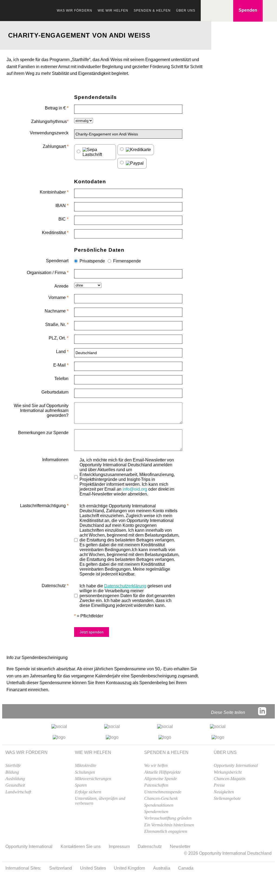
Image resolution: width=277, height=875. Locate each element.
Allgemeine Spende (160, 778)
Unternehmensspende (162, 792)
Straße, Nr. (56, 324)
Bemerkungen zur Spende (43, 432)
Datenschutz (55, 585)
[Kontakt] (217, 11)
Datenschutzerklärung (125, 586)
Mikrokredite (85, 765)
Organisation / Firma (47, 272)
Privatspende (92, 261)
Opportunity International (32, 13)
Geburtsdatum (54, 392)
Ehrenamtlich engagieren (165, 831)
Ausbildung (15, 778)
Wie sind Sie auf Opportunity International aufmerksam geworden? (41, 410)
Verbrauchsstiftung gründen (168, 818)
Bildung (12, 772)
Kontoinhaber (54, 192)
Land (62, 351)
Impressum (119, 846)
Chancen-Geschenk (161, 798)
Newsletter (180, 846)
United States (93, 868)
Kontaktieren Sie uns (81, 846)
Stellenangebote (227, 798)
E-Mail (60, 365)
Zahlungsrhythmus (49, 121)
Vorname (58, 297)
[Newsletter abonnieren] (227, 11)
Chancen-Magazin (229, 778)
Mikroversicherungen (93, 778)
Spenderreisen (156, 811)
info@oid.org (135, 489)
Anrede (61, 286)
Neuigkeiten (224, 792)
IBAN (61, 205)
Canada (185, 868)
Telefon (61, 378)
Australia (161, 868)
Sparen (81, 785)
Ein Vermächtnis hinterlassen (169, 825)
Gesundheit (15, 785)
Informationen (55, 459)
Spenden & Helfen (152, 10)
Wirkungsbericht (228, 772)
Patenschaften (156, 785)
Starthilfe (13, 765)
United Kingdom (129, 868)
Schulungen (85, 772)
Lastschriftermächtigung (44, 505)
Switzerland (60, 868)
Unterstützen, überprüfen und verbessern (100, 801)
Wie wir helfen (113, 10)
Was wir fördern (74, 10)
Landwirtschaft (18, 792)
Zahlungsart (55, 146)
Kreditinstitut (55, 232)
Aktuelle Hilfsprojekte (162, 772)
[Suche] (206, 11)
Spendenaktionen (158, 805)
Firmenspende (127, 261)
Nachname (56, 311)
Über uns (185, 10)
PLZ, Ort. (58, 338)
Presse (219, 785)
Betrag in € (56, 108)
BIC (63, 219)
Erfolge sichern (88, 792)
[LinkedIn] (262, 711)
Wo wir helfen (156, 765)
